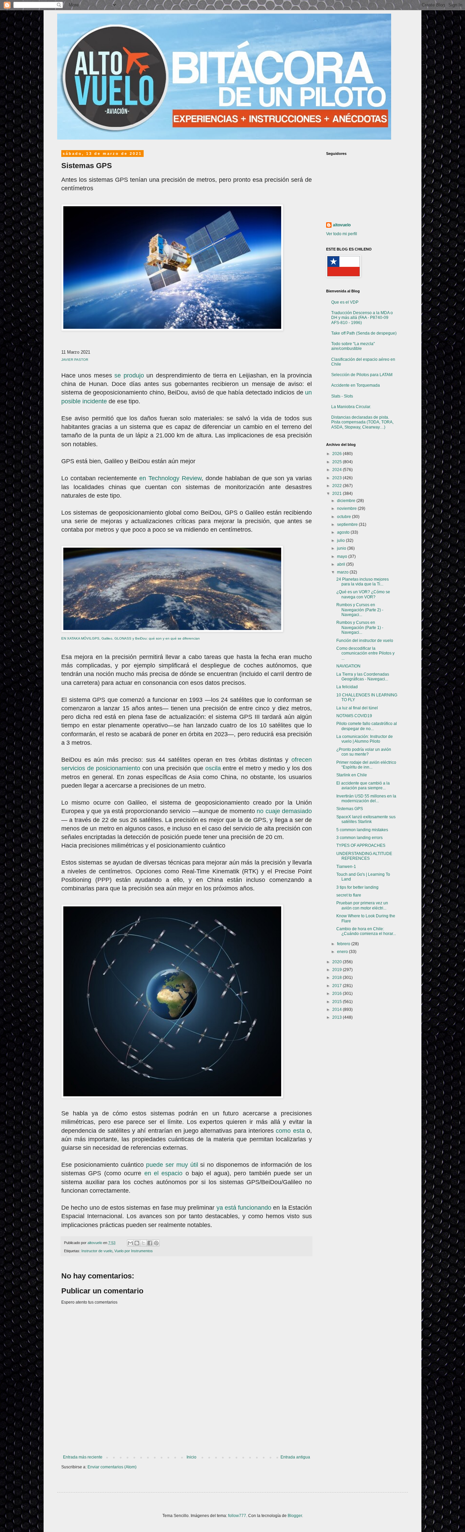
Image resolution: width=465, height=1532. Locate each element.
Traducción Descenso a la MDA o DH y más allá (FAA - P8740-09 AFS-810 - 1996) (362, 317)
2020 (337, 961)
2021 (337, 493)
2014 (337, 1009)
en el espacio (163, 1173)
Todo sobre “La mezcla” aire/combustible (353, 346)
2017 (337, 985)
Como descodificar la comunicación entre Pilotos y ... (365, 653)
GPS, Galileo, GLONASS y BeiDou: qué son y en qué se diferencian (146, 638)
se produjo (129, 375)
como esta (290, 1130)
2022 (337, 485)
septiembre (348, 524)
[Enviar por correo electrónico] (130, 1243)
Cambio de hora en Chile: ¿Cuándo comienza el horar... (366, 931)
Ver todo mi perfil (341, 233)
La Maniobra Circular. (351, 406)
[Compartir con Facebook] (149, 1243)
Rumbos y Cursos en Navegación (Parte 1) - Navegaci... (359, 627)
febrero (344, 943)
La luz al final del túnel (357, 708)
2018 (337, 977)
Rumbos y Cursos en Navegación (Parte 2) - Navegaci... (359, 609)
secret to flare (348, 895)
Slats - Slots (342, 396)
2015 (337, 1001)
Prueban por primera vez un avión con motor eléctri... (362, 905)
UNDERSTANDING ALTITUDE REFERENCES (364, 856)
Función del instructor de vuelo (364, 640)
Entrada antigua (295, 1457)
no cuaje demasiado (284, 811)
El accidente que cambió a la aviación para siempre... (363, 785)
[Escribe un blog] (136, 1243)
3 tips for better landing (357, 887)
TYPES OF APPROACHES (360, 845)
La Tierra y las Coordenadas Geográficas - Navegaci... (362, 676)
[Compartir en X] (143, 1243)
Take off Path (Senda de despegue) (364, 333)
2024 (337, 469)
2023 (337, 477)
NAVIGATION (348, 666)
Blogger (295, 1515)
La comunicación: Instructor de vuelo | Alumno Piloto (364, 739)
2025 (337, 461)
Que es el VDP (344, 302)
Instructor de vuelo (96, 1251)
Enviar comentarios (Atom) (112, 1467)
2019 (337, 969)
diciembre (346, 500)
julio (341, 540)
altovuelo (342, 225)
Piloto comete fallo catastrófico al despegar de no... (366, 726)
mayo (342, 556)
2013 (337, 1017)
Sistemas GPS (349, 808)
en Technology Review (170, 478)
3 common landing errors (359, 837)
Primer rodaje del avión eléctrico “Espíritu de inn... (366, 765)
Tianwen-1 (346, 866)
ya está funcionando (244, 1207)
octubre (344, 516)
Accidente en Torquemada (355, 385)
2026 (337, 453)
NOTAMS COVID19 (354, 715)
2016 (337, 993)
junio (342, 548)
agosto (344, 532)
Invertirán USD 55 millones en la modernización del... (366, 798)
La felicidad (347, 686)
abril (341, 564)
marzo (343, 572)
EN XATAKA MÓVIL (76, 638)
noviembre (347, 508)
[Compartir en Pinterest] (156, 1243)
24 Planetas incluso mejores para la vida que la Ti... (362, 581)
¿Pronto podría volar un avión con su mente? (363, 752)
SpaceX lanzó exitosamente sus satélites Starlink (366, 819)
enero (343, 951)
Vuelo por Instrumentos (133, 1251)
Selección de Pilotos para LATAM (361, 374)
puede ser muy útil (172, 1164)
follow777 (237, 1515)
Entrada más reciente (82, 1457)
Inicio (191, 1457)
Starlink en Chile (351, 775)
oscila (213, 768)
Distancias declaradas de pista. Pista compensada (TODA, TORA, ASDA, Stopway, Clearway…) (362, 422)
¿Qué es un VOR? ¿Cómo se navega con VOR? (363, 594)
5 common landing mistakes (362, 829)
